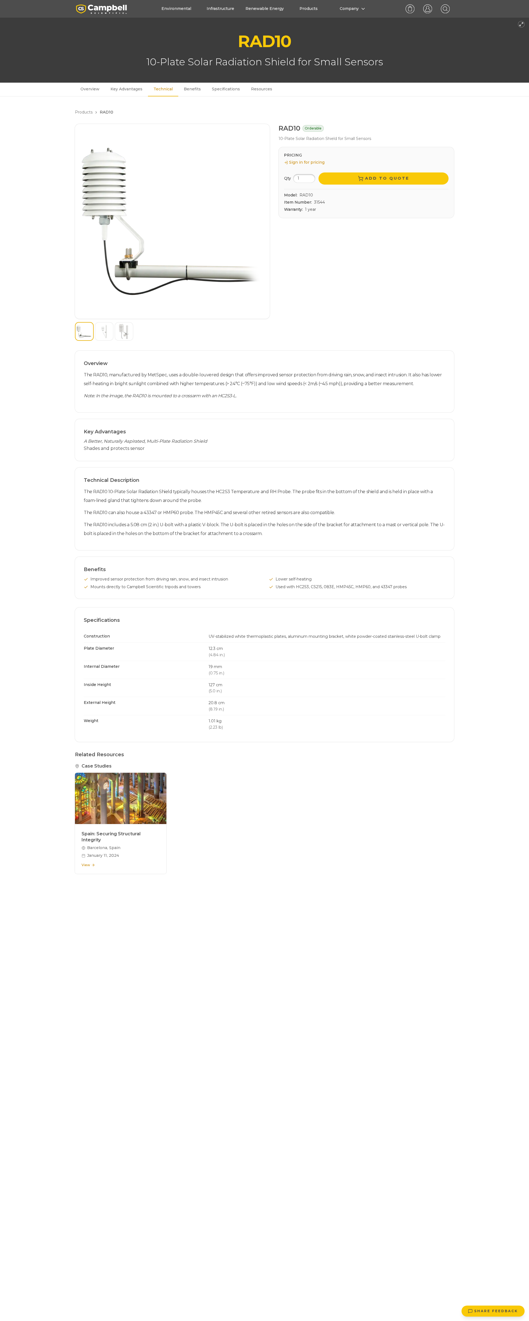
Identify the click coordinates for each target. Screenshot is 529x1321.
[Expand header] (521, 24)
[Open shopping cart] (410, 9)
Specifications (226, 89)
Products (84, 112)
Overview (89, 89)
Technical (163, 89)
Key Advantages (126, 89)
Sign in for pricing (307, 162)
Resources (261, 89)
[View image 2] (104, 331)
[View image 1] (84, 331)
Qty (287, 178)
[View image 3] (124, 331)
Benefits (192, 89)
